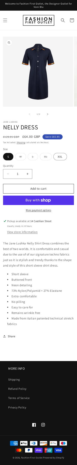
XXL (60, 156)
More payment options (38, 210)
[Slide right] (47, 114)
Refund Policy (17, 389)
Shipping (21, 142)
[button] (5, 20)
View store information (22, 232)
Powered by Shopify (53, 457)
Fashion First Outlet (32, 457)
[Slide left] (29, 114)
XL (48, 157)
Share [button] (11, 336)
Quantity (8, 166)
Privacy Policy (17, 407)
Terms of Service (19, 398)
